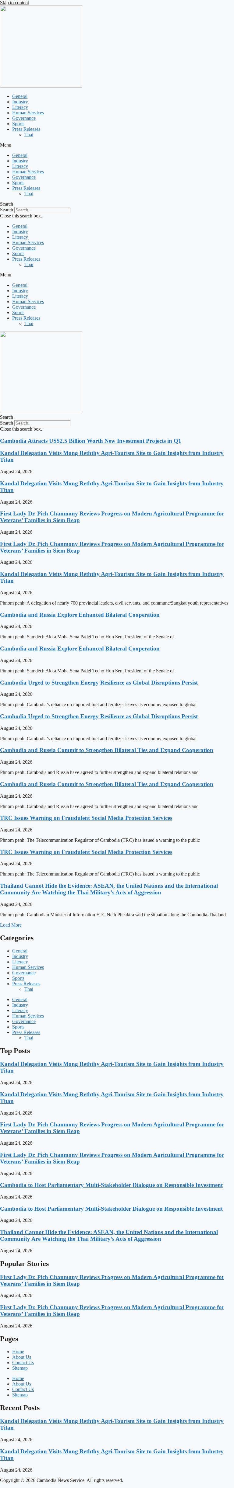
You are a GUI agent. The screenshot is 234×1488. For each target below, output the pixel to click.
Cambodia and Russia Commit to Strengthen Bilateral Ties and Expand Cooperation (106, 750)
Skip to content (14, 2)
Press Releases (26, 129)
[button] (117, 145)
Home (18, 1351)
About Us (21, 1357)
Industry (20, 101)
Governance (24, 118)
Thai (28, 134)
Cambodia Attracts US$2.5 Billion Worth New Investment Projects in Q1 (90, 441)
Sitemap (20, 1368)
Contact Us (23, 1362)
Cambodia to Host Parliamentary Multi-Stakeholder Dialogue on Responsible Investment (111, 1185)
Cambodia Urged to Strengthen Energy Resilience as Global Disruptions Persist (99, 682)
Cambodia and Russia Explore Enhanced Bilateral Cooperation (80, 615)
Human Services (28, 112)
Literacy (20, 107)
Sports (18, 123)
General (19, 96)
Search (6, 209)
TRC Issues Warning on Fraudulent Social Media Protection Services (86, 818)
